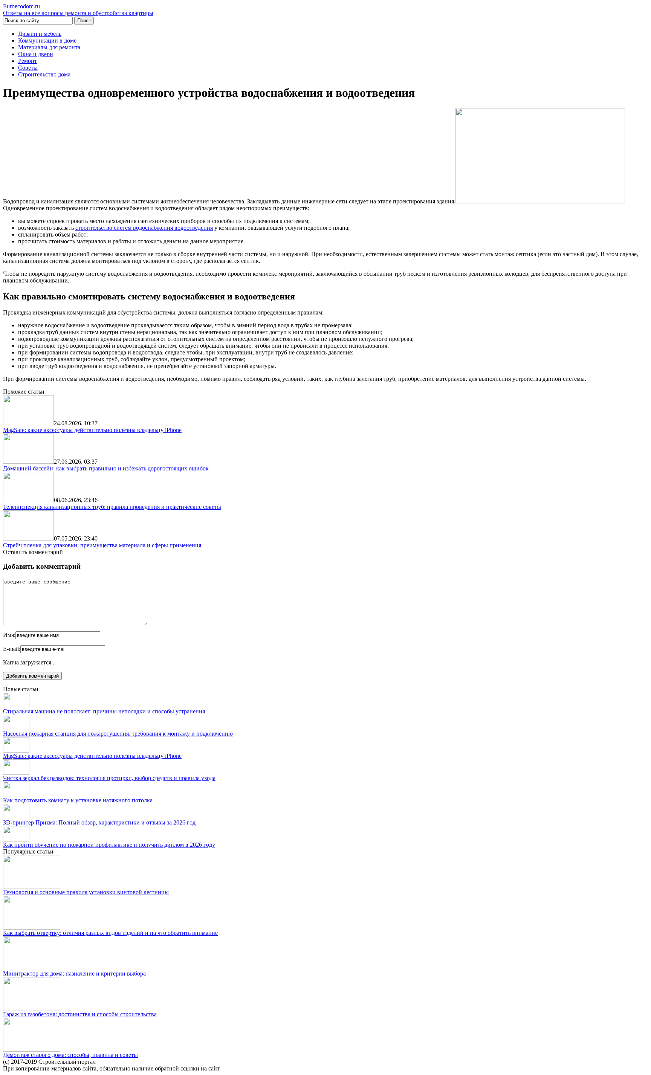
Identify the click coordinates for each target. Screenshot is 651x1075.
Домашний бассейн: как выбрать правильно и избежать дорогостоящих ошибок (106, 468)
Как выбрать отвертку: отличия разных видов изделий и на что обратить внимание (110, 933)
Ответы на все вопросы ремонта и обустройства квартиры (78, 9)
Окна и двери (35, 54)
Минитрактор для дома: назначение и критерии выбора (74, 973)
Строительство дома (44, 74)
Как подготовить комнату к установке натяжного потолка (78, 800)
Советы (28, 67)
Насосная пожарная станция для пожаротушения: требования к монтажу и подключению (118, 733)
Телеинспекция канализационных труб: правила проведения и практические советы (112, 507)
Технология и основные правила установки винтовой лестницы (86, 892)
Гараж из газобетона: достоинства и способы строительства (80, 1014)
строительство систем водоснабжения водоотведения (144, 227)
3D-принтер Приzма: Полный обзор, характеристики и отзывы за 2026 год (99, 822)
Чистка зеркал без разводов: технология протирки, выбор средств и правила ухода (109, 778)
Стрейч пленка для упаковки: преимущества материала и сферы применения (102, 545)
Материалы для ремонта (49, 47)
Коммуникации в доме (47, 40)
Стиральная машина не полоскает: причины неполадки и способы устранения (104, 711)
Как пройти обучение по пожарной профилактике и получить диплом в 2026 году (109, 844)
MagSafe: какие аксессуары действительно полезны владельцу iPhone (92, 430)
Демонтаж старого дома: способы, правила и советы (70, 1055)
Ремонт (27, 61)
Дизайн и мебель (39, 34)
